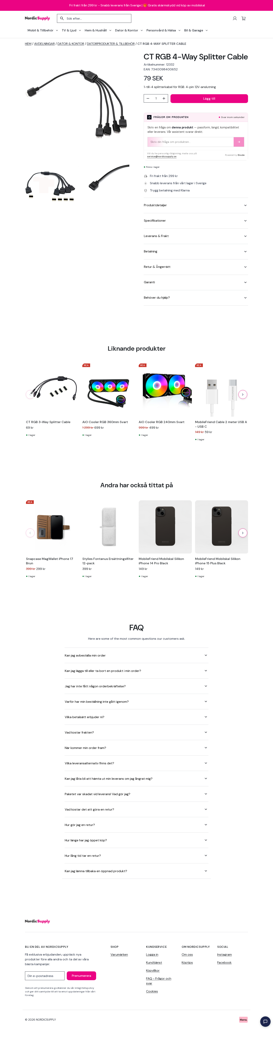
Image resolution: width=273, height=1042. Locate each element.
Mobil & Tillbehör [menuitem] (40, 30)
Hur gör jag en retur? (80, 825)
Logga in (152, 954)
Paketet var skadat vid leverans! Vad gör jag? (97, 794)
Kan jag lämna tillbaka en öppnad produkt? (96, 871)
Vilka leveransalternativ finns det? (89, 763)
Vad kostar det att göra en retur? (89, 809)
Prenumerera (81, 976)
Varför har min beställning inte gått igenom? (97, 702)
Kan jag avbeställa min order (85, 655)
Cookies (152, 991)
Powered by (235, 155)
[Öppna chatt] (265, 1021)
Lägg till (209, 98)
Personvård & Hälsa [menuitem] (161, 30)
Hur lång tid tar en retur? (83, 856)
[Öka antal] (164, 98)
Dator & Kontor (71, 44)
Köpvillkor (153, 970)
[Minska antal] (148, 98)
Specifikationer (155, 220)
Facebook (224, 962)
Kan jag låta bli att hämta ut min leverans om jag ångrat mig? (108, 779)
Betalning (150, 251)
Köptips (187, 962)
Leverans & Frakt (156, 236)
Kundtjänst (154, 962)
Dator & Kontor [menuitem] (126, 30)
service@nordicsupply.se (161, 156)
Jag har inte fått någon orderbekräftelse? (95, 686)
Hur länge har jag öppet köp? (86, 840)
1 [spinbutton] (155, 98)
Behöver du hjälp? (157, 297)
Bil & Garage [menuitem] (193, 30)
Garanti (149, 282)
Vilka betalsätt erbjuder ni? (84, 717)
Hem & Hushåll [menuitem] (96, 30)
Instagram (224, 954)
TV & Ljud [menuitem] (69, 30)
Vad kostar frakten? (79, 732)
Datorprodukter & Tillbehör (111, 44)
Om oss (187, 954)
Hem (28, 44)
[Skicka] (239, 142)
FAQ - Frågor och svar (158, 980)
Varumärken (119, 954)
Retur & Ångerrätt (157, 267)
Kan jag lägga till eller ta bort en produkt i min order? (103, 671)
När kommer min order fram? (85, 748)
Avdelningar (44, 44)
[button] (242, 394)
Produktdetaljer (155, 205)
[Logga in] (234, 18)
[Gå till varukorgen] (243, 18)
